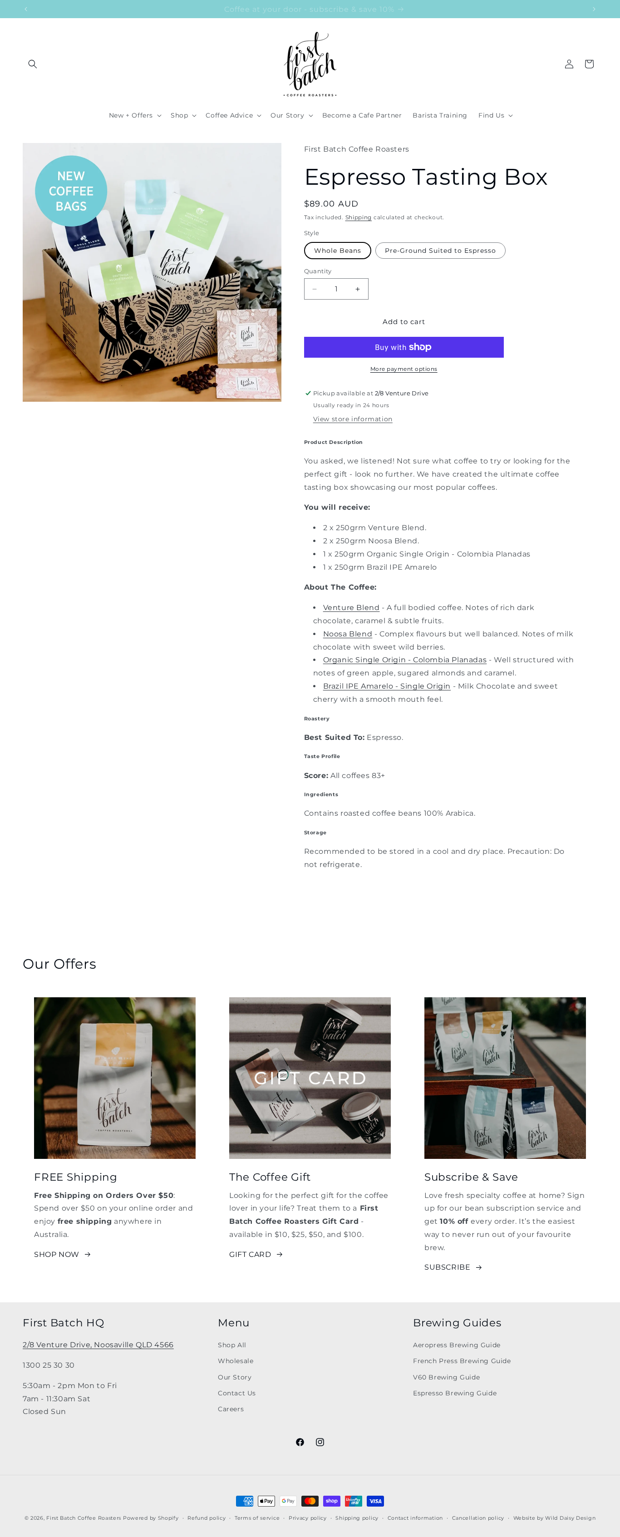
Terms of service (257, 1517)
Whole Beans (337, 250)
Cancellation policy (478, 1517)
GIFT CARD (250, 1254)
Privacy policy (308, 1517)
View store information (353, 419)
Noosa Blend (348, 634)
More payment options (404, 368)
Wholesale (235, 1361)
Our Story (234, 1377)
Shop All (232, 1345)
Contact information (415, 1517)
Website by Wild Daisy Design (554, 1517)
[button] (33, 64)
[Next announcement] (594, 9)
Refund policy (206, 1517)
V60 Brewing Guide (446, 1377)
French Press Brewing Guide (462, 1361)
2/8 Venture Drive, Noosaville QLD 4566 (98, 1344)
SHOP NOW (56, 1254)
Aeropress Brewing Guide (457, 1345)
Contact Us (237, 1393)
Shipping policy (357, 1517)
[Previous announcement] (26, 9)
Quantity (318, 271)
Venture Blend (351, 607)
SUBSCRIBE (447, 1267)
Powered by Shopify (151, 1518)
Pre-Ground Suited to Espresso (440, 250)
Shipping (358, 217)
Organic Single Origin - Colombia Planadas (405, 659)
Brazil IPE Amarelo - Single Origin (387, 686)
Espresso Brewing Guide (455, 1393)
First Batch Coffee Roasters (83, 1518)
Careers (231, 1408)
